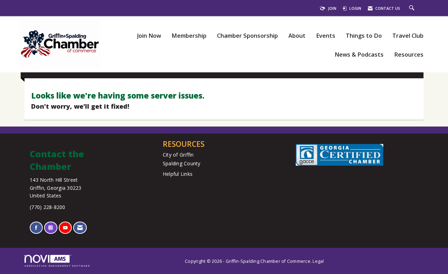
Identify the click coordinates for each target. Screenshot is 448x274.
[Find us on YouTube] (65, 228)
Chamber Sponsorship (247, 35)
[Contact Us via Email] (80, 228)
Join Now (149, 35)
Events (325, 35)
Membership (189, 35)
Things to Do (364, 35)
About (297, 35)
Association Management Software (57, 266)
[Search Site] (413, 8)
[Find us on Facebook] (36, 228)
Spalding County (182, 163)
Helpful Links (177, 174)
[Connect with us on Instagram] (50, 228)
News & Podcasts (359, 54)
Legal (318, 261)
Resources (409, 54)
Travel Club (408, 35)
